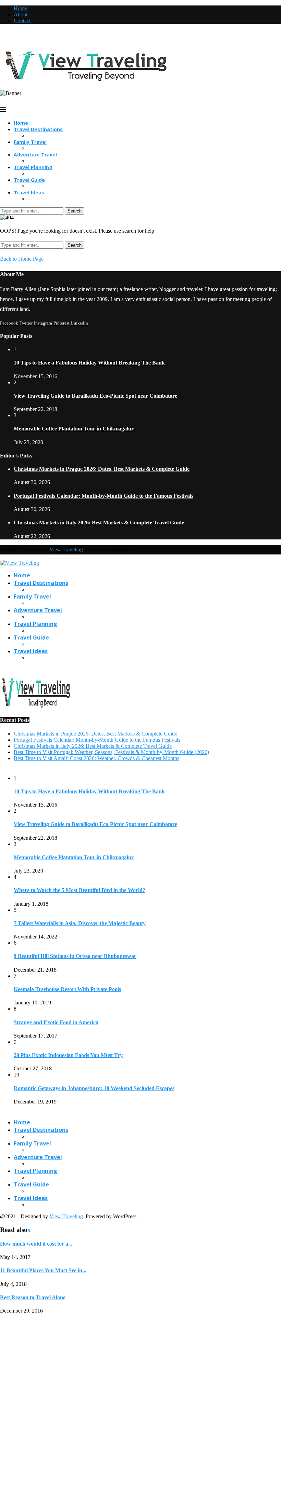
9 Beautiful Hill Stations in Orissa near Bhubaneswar (75, 956)
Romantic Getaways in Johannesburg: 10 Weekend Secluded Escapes (94, 1088)
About (20, 14)
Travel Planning (33, 167)
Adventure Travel (35, 154)
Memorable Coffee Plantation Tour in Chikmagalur (74, 428)
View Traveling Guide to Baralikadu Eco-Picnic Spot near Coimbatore (95, 396)
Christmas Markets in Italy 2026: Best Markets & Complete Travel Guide (99, 522)
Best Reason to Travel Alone (32, 1297)
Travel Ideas (29, 192)
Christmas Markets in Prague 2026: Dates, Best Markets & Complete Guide (102, 469)
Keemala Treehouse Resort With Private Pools (67, 989)
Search (75, 211)
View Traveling (66, 549)
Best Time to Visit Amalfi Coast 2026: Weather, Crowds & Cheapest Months (96, 758)
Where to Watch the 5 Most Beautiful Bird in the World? (79, 890)
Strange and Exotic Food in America (56, 1022)
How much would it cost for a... (36, 1244)
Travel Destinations (38, 129)
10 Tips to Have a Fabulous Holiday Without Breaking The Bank (89, 363)
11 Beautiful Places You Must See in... (43, 1270)
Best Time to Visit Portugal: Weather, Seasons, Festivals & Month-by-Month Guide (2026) (111, 752)
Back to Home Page (22, 259)
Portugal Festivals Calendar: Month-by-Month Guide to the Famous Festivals (103, 496)
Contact (22, 21)
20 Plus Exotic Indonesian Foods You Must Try (68, 1055)
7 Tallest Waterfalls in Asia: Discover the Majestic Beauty (80, 923)
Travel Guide (29, 180)
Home (20, 8)
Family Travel (30, 142)
